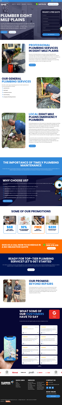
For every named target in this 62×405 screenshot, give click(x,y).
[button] (18, 4)
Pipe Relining (30, 386)
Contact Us (29, 4)
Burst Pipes (30, 384)
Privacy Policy (18, 386)
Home (17, 382)
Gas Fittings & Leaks (31, 385)
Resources (24, 4)
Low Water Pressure (40, 386)
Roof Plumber (39, 383)
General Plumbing (31, 389)
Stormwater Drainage (41, 384)
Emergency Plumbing (32, 383)
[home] (4, 4)
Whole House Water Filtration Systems (40, 389)
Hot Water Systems (40, 382)
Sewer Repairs (39, 385)
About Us (14, 4)
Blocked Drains (30, 382)
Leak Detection (30, 388)
